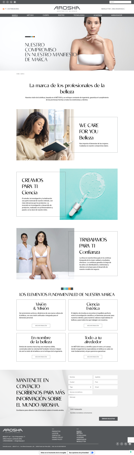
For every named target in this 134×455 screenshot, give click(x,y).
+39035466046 (8, 441)
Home (18, 74)
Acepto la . (76, 409)
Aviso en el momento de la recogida (53, 453)
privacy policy (78, 409)
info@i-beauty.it (19, 441)
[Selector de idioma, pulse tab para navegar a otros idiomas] (3, 9)
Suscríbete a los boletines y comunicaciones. (81, 413)
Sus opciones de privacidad (79, 453)
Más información (41, 325)
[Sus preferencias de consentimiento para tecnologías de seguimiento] (131, 452)
